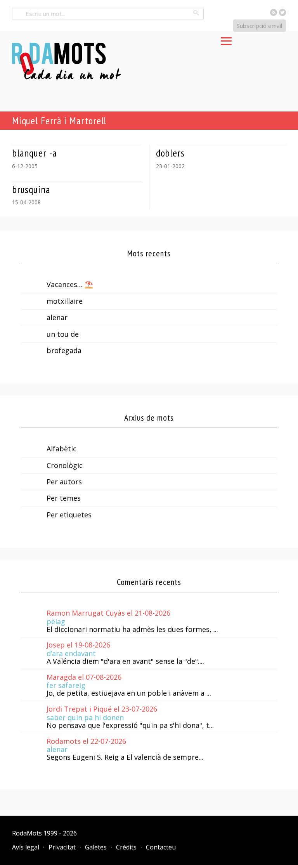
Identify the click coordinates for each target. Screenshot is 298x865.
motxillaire (65, 301)
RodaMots (27, 833)
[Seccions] (226, 38)
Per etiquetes (69, 514)
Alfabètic (61, 448)
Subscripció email (259, 26)
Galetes (96, 847)
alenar (57, 317)
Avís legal (25, 847)
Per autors (64, 481)
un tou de (63, 334)
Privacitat (62, 847)
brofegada (64, 350)
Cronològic (65, 465)
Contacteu (161, 847)
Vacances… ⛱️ (70, 284)
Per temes (64, 498)
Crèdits (126, 847)
